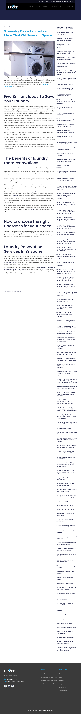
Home (31, 7)
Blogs (61, 684)
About (38, 7)
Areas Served (63, 690)
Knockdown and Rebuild (47, 684)
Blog (62, 7)
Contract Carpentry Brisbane (48, 680)
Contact (70, 7)
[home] (13, 7)
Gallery (54, 7)
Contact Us (62, 687)
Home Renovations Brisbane (48, 674)
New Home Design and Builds (48, 677)
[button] (46, 7)
